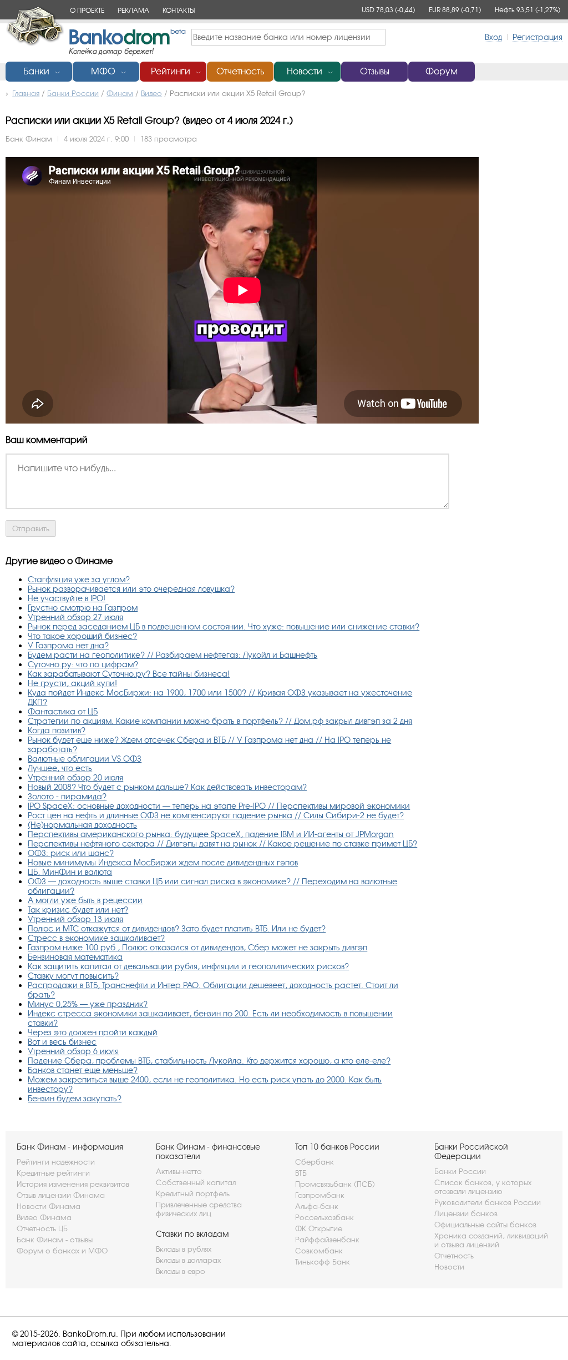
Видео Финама (44, 1217)
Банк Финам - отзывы (55, 1239)
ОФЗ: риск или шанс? (71, 853)
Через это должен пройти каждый (93, 1032)
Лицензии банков (466, 1213)
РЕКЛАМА (133, 10)
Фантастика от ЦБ (63, 711)
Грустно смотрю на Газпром (83, 607)
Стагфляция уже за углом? (79, 579)
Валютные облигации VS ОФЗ (84, 758)
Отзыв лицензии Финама (61, 1195)
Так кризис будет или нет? (78, 909)
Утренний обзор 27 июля (75, 617)
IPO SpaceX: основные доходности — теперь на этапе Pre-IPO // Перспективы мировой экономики (219, 805)
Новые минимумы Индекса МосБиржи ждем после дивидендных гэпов (163, 862)
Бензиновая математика (75, 956)
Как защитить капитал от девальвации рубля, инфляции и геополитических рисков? (188, 966)
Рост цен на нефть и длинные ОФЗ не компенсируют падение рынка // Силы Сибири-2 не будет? (216, 815)
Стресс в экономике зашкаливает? (96, 938)
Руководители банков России (487, 1202)
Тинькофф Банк (322, 1261)
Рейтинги (170, 71)
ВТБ (301, 1172)
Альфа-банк (316, 1206)
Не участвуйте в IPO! (66, 598)
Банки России (460, 1171)
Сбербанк (314, 1161)
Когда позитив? (56, 730)
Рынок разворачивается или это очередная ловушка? (131, 588)
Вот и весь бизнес (62, 1041)
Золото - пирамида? (67, 796)
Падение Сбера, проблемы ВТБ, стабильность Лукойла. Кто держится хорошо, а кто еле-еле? (209, 1060)
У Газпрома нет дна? (68, 645)
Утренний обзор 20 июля (75, 777)
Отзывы (374, 71)
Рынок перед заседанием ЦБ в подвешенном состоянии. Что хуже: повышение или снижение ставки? (223, 626)
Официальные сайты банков (485, 1224)
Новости (304, 71)
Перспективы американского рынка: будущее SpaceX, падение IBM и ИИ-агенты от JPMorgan (211, 834)
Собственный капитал (196, 1182)
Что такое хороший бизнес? (82, 636)
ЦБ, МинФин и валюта (70, 872)
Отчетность (240, 71)
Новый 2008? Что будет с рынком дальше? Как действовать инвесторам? (167, 787)
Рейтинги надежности (56, 1161)
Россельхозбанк (324, 1217)
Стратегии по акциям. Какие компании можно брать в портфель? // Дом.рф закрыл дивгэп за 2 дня (220, 721)
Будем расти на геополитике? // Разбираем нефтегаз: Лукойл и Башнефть (172, 654)
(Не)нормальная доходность (82, 824)
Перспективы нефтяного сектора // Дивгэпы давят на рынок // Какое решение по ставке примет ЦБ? (222, 843)
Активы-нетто (179, 1171)
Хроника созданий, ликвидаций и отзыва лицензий (491, 1240)
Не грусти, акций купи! (72, 683)
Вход (493, 37)
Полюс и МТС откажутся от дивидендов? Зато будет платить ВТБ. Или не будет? (177, 928)
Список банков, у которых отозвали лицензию (482, 1187)
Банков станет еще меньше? (83, 1070)
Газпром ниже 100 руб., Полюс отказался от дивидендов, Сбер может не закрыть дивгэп (197, 947)
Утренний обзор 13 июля (75, 919)
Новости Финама (48, 1206)
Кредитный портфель (193, 1193)
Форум (441, 71)
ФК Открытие (318, 1228)
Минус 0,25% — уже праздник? (88, 1004)
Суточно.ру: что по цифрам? (83, 664)
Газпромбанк (319, 1195)
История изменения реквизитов (73, 1184)
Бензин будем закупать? (74, 1098)
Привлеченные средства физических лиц (199, 1209)
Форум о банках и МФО (62, 1250)
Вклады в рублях (183, 1249)
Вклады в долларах (188, 1260)
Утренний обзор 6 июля (73, 1051)
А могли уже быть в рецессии (85, 900)
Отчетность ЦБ (42, 1228)
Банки (36, 71)
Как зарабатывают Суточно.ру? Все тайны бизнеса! (129, 673)
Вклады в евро (180, 1271)
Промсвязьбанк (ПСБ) (335, 1184)
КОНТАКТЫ (179, 10)
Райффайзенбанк (327, 1239)
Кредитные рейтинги (53, 1172)
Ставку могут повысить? (73, 975)
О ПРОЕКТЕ (87, 10)
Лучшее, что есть (60, 768)
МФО (103, 71)
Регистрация (537, 37)
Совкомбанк (319, 1250)
